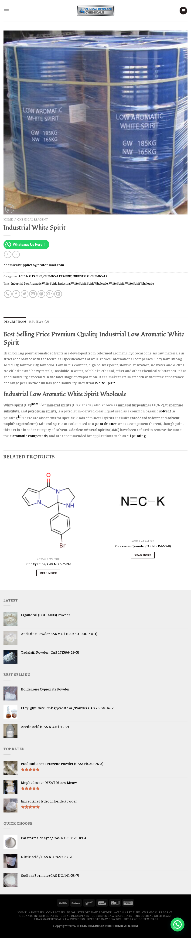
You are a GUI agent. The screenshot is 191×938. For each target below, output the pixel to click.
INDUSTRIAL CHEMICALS (90, 276)
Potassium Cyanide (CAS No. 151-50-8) (143, 546)
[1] (19, 416)
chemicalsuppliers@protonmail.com (33, 264)
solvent (165, 410)
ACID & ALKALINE (30, 276)
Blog (71, 912)
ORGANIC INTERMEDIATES (38, 916)
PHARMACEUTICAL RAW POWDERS (59, 919)
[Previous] (3, 527)
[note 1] (36, 404)
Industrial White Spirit (72, 283)
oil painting (136, 435)
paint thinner (106, 423)
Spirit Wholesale (97, 283)
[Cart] (183, 10)
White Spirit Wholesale (139, 283)
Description (14, 322)
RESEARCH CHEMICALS (141, 919)
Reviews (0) (39, 322)
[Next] (187, 527)
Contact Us (55, 912)
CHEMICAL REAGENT (32, 219)
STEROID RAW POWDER (94, 912)
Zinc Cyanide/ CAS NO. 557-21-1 (48, 564)
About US (36, 912)
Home (8, 219)
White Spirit (116, 283)
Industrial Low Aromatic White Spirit (34, 283)
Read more (48, 572)
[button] (177, 924)
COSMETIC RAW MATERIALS (112, 916)
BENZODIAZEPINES (75, 916)
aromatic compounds (30, 435)
